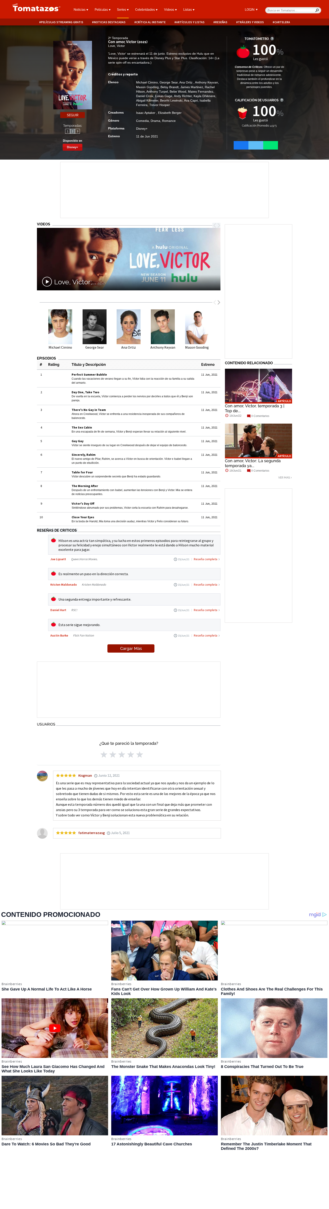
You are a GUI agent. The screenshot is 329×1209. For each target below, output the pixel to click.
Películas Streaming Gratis (62, 22)
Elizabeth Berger (170, 112)
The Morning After (85, 486)
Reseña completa (205, 559)
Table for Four (82, 472)
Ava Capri (191, 100)
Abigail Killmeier (147, 100)
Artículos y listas (190, 22)
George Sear (169, 82)
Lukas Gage (163, 96)
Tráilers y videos (251, 22)
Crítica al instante (151, 22)
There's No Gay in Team (89, 410)
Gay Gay (77, 441)
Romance (169, 121)
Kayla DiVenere (204, 96)
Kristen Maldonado (63, 585)
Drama (155, 121)
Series (122, 9)
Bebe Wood (178, 91)
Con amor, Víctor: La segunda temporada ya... (253, 463)
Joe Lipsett (58, 559)
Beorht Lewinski (171, 100)
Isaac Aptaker (146, 112)
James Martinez (191, 87)
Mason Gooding (147, 87)
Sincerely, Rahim (84, 455)
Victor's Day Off (83, 503)
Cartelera (282, 22)
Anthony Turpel (157, 91)
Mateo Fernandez (200, 91)
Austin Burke (59, 635)
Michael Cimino (147, 82)
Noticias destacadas (110, 22)
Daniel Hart (58, 610)
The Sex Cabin (82, 427)
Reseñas (221, 22)
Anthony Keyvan (206, 82)
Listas (188, 9)
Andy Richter (183, 96)
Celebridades (145, 9)
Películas (102, 9)
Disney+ (72, 147)
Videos (169, 9)
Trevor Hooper (159, 105)
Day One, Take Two (85, 392)
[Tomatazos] (35, 10)
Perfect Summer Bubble (89, 374)
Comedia (142, 121)
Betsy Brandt (169, 87)
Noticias (80, 9)
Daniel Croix (144, 96)
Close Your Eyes (83, 517)
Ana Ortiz (186, 82)
